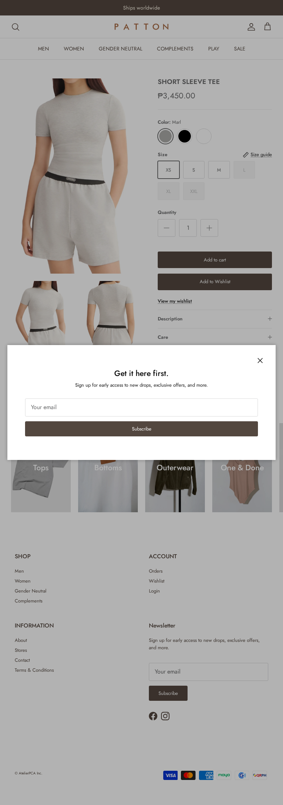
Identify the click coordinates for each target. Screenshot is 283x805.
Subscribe (141, 428)
